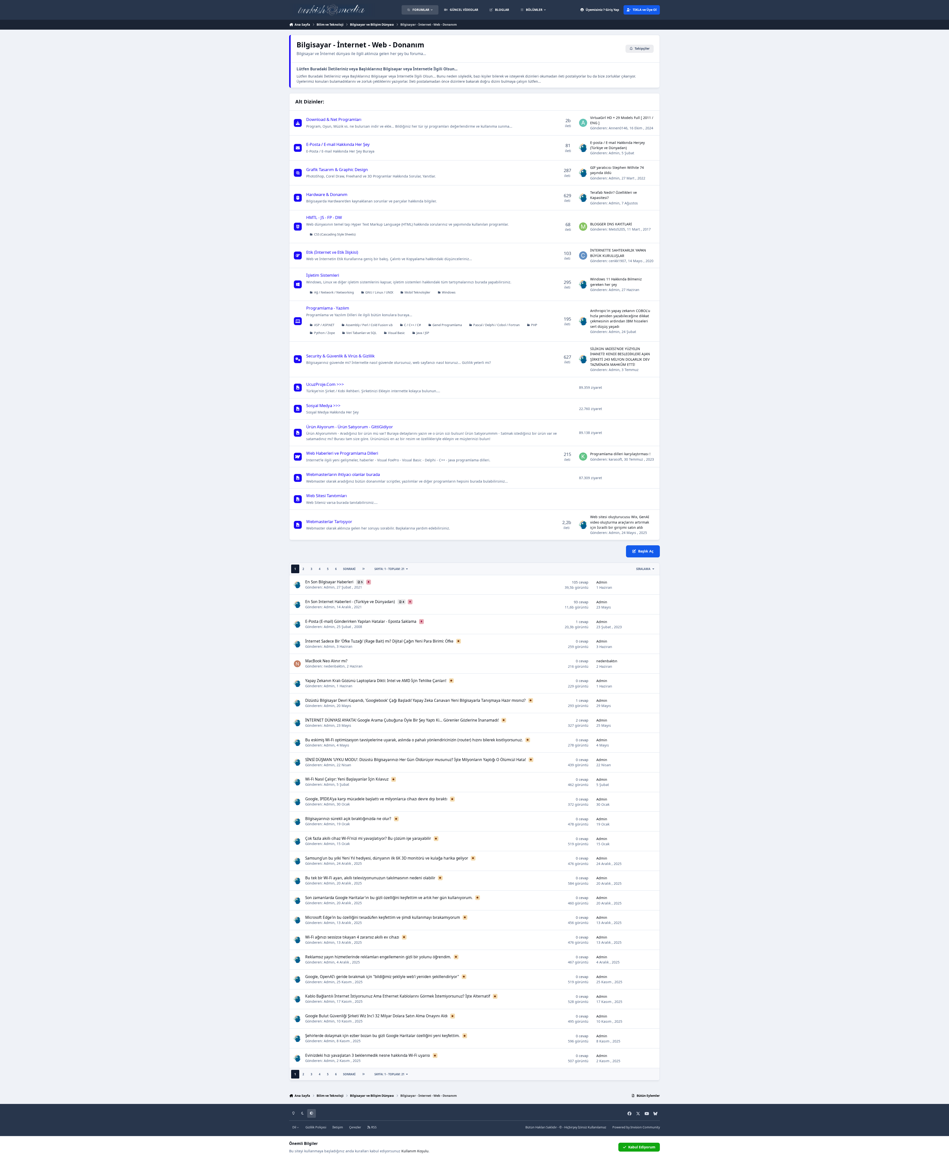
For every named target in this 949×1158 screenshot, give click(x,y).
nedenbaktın (334, 666)
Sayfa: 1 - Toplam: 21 (389, 569)
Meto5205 (617, 229)
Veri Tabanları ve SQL (361, 333)
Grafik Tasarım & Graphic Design (337, 169)
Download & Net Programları (333, 119)
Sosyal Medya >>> (323, 405)
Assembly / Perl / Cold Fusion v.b (369, 325)
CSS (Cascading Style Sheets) (335, 234)
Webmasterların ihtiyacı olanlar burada (343, 474)
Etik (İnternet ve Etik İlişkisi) (332, 252)
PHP (534, 325)
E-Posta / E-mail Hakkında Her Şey (338, 144)
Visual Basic (396, 333)
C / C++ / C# (412, 325)
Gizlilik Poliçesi (315, 1127)
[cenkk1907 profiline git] (583, 255)
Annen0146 (618, 128)
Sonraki (349, 569)
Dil (294, 1127)
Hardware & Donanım (326, 194)
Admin (614, 153)
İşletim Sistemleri (322, 275)
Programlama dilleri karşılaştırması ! (620, 453)
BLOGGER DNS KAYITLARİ (611, 224)
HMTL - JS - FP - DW (324, 217)
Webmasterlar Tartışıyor (329, 521)
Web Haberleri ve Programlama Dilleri (342, 453)
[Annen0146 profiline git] (583, 123)
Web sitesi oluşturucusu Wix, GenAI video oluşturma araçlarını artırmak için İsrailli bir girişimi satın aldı (619, 522)
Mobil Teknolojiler (417, 292)
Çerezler (355, 1127)
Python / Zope (324, 333)
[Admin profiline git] (583, 148)
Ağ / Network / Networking (334, 292)
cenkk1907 (617, 260)
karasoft (615, 459)
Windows (448, 292)
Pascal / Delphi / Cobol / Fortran (496, 325)
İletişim (337, 1127)
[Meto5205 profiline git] (583, 226)
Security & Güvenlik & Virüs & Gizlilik (340, 356)
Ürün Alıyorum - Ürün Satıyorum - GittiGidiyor (349, 427)
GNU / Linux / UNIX (379, 292)
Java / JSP (422, 333)
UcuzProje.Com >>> (325, 384)
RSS (373, 1127)
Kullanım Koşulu (415, 1151)
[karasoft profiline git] (583, 456)
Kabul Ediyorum (641, 1147)
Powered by (636, 1127)
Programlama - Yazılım (327, 308)
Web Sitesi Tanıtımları (326, 495)
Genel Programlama (447, 325)
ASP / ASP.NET (324, 325)
